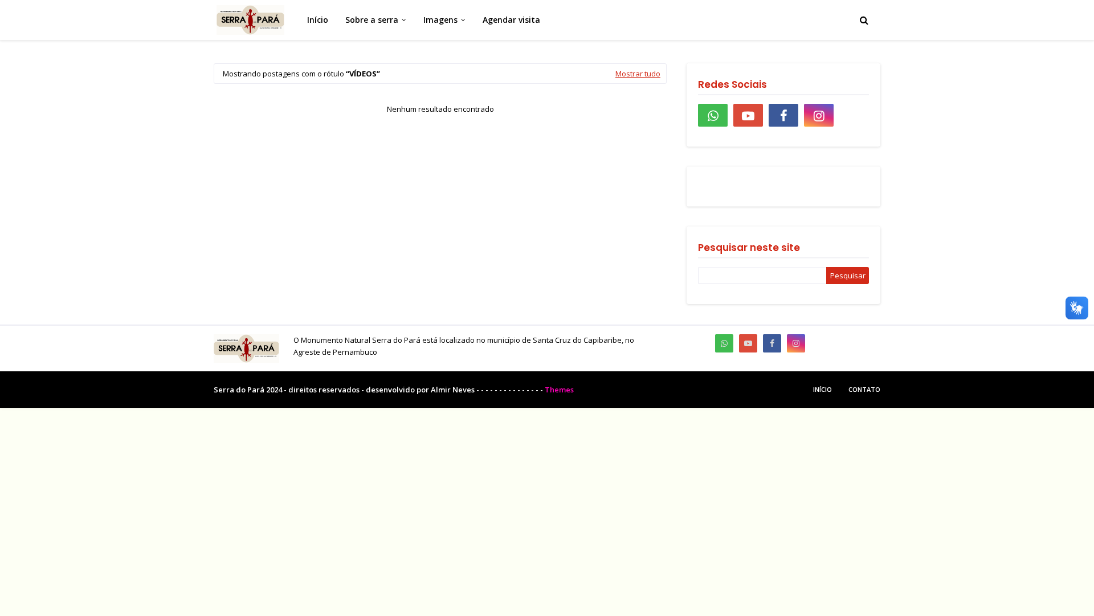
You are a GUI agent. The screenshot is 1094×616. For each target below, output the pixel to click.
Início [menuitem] (317, 19)
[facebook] (783, 115)
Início (822, 389)
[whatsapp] (713, 115)
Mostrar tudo (637, 73)
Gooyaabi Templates (613, 389)
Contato (864, 389)
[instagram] (819, 115)
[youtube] (748, 115)
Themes (559, 389)
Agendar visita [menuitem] (511, 19)
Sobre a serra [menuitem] (371, 19)
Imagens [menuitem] (440, 19)
